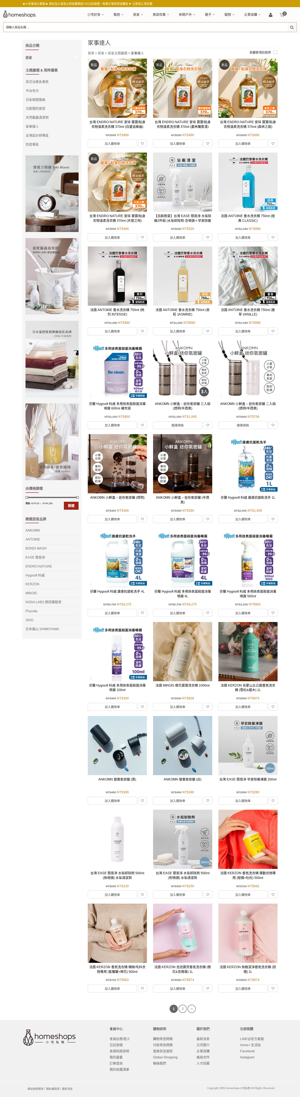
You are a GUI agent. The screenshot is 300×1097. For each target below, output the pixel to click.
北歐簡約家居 (35, 108)
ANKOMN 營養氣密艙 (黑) (117, 779)
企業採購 (250, 14)
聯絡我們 (159, 1063)
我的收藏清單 (119, 1069)
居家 (136, 14)
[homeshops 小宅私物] (19, 13)
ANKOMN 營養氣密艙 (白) (182, 779)
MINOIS (31, 593)
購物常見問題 (163, 1039)
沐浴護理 (251, 36)
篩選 (71, 505)
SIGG (29, 620)
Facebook (247, 1051)
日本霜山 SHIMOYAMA (42, 629)
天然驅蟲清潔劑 (37, 117)
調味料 (128, 36)
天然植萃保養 (161, 36)
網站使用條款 (35, 1088)
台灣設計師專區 (37, 135)
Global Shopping (165, 1057)
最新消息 (203, 1039)
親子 (208, 14)
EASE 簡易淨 (35, 557)
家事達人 (32, 126)
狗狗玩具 (270, 36)
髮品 (236, 36)
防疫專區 (32, 144)
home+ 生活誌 (250, 1045)
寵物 (227, 14)
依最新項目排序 (260, 52)
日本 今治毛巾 (142, 36)
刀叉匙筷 (200, 36)
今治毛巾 (32, 91)
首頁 (91, 53)
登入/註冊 (270, 15)
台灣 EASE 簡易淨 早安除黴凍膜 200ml (248, 779)
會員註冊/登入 (120, 1039)
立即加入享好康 (142, 4)
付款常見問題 (163, 1045)
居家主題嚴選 (117, 53)
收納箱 (218, 36)
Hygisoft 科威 (35, 575)
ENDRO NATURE (39, 566)
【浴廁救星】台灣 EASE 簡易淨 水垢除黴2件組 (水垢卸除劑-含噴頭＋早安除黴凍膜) (182, 220)
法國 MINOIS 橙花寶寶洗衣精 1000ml (183, 685)
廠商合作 (203, 1057)
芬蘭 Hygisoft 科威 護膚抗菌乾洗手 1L (248, 497)
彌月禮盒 (210, 36)
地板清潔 (179, 36)
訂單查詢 (116, 1063)
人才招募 (203, 1063)
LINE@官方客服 (252, 1039)
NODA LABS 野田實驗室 (43, 602)
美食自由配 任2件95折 (99, 36)
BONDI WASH (36, 548)
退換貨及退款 (163, 1051)
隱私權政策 (52, 1088)
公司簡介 (203, 1045)
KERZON (32, 584)
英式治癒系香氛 (37, 82)
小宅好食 (93, 14)
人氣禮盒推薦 (122, 36)
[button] (142, 143)
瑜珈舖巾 (265, 36)
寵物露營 (230, 36)
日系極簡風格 (35, 99)
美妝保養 (159, 14)
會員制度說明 (119, 1051)
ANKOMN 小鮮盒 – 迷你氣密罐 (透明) (117, 497)
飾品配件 (225, 36)
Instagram (247, 1057)
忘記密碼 (116, 1045)
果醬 (167, 36)
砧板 (156, 36)
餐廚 (116, 14)
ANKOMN (33, 530)
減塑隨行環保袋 (189, 36)
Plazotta (31, 611)
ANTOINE (33, 539)
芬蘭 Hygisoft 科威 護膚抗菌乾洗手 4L (117, 591)
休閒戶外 (185, 14)
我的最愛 (116, 1057)
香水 (195, 36)
